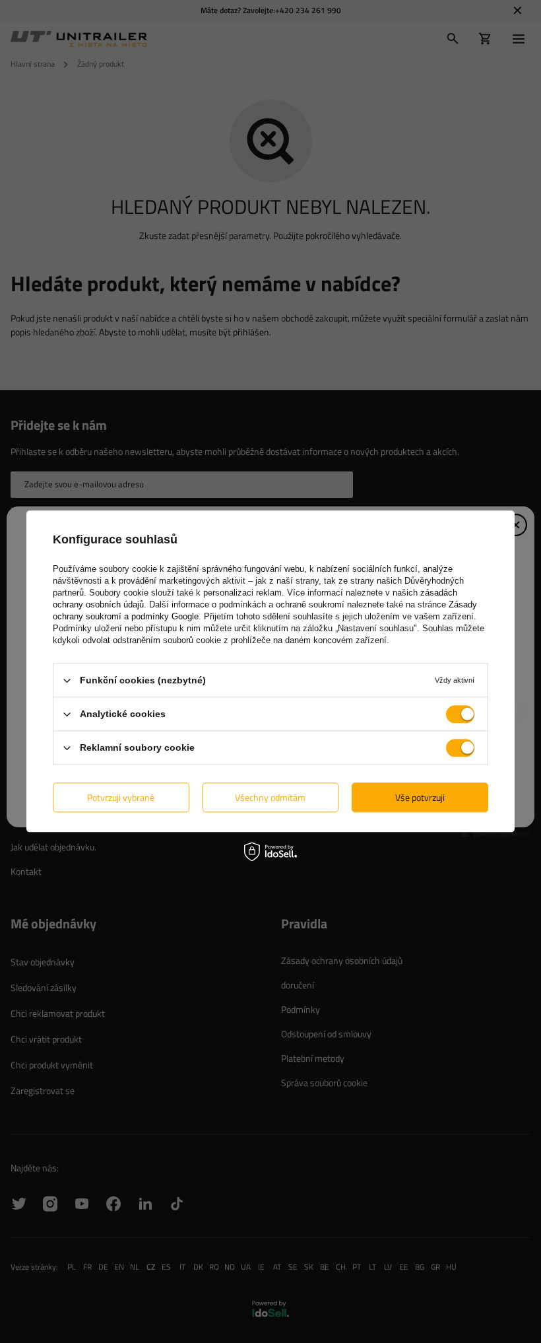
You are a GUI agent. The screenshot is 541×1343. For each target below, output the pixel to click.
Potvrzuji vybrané (120, 797)
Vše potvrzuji (420, 797)
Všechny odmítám (270, 797)
